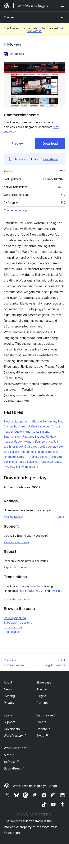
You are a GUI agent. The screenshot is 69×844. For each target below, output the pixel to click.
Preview (18, 143)
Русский (56, 590)
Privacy (9, 703)
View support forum (16, 542)
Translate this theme (17, 599)
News (60, 446)
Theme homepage (15, 210)
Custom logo (22, 431)
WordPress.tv (15, 736)
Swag (42, 736)
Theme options (37, 456)
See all (61, 516)
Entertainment (12, 436)
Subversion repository (18, 622)
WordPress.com (17, 748)
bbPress (11, 762)
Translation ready (50, 461)
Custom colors (40, 426)
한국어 (39, 590)
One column (11, 451)
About (8, 682)
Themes (9, 17)
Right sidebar (46, 451)
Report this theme (15, 567)
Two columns (12, 466)
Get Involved (45, 715)
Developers (12, 729)
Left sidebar (47, 446)
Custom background (17, 426)
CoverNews (50, 159)
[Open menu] (63, 5)
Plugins (41, 696)
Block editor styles (44, 421)
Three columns (27, 461)
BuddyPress (14, 768)
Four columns (43, 441)
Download (50, 143)
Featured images (33, 436)
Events (41, 722)
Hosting (9, 696)
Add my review (13, 516)
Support (9, 722)
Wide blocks (30, 466)
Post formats (29, 451)
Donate (43, 729)
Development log (15, 618)
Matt (9, 755)
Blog (60, 421)
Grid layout (31, 446)
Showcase (43, 682)
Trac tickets (11, 631)
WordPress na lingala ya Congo (35, 786)
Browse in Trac (13, 627)
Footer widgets (24, 441)
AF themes (17, 53)
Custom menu (40, 431)
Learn (8, 715)
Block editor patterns (17, 421)
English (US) (26, 590)
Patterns (42, 703)
